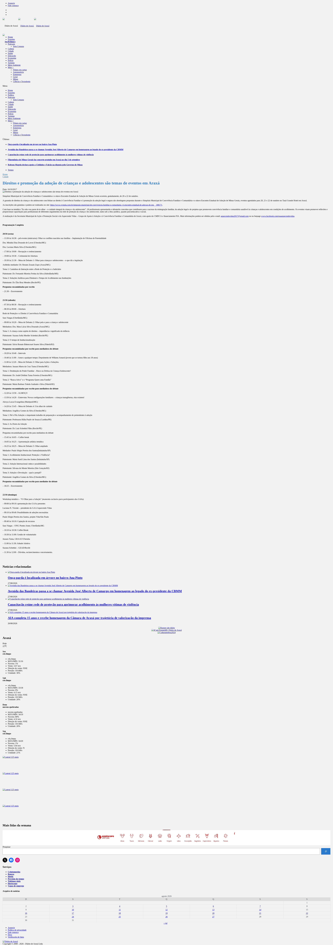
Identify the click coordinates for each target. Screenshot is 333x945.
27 (213, 917)
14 (260, 910)
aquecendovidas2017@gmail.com (235, 216)
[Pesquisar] (325, 851)
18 (120, 913)
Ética (10, 935)
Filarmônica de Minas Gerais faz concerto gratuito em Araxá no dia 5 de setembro (44, 160)
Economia (12, 58)
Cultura (11, 49)
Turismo (11, 63)
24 (73, 917)
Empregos (17, 74)
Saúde (10, 53)
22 (307, 913)
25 (120, 917)
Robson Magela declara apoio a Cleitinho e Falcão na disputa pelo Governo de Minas (45, 165)
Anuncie (11, 3)
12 (166, 910)
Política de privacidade (17, 930)
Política (11, 42)
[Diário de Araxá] (33, 26)
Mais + (11, 67)
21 (260, 913)
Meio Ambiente (14, 65)
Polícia (10, 60)
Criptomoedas (14, 872)
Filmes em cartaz (20, 70)
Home (5, 174)
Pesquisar (6, 847)
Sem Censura (18, 46)
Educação (12, 56)
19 (166, 913)
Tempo (11, 170)
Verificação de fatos (16, 937)
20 (213, 913)
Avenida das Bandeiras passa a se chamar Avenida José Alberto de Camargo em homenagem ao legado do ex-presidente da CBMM (65, 149)
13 (213, 910)
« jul (165, 923)
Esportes (11, 39)
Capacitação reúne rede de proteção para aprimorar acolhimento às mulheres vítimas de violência (51, 154)
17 (73, 913)
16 (26, 913)
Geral (15, 77)
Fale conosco (13, 5)
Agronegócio (18, 72)
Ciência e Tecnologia (21, 81)
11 (120, 910)
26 (166, 917)
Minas (15, 79)
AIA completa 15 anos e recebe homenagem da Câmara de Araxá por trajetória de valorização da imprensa (79, 618)
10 (73, 910)
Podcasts (11, 44)
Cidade (11, 51)
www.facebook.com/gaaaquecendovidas (277, 216)
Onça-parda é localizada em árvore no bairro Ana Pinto (32, 144)
